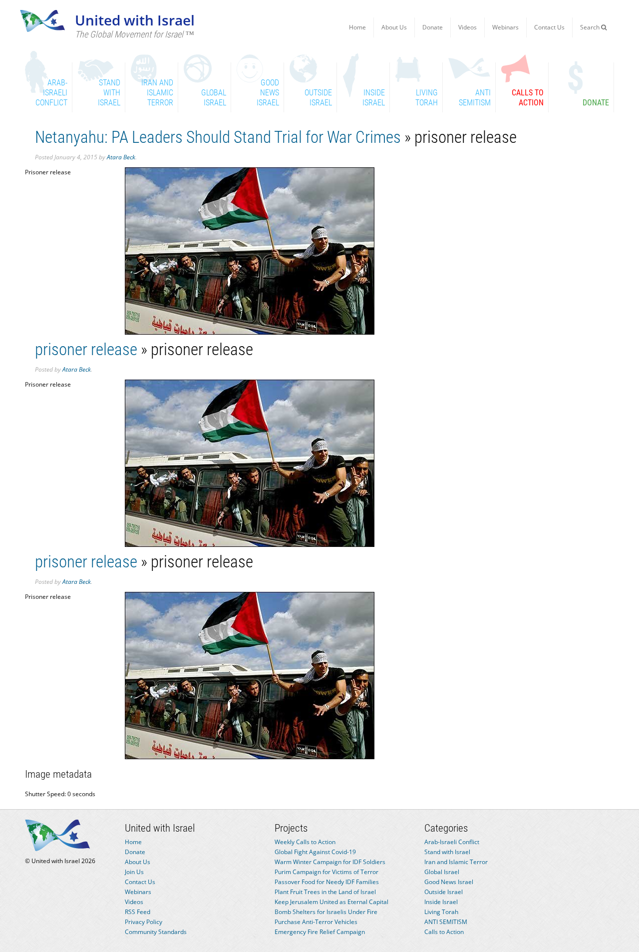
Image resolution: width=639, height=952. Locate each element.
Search (590, 27)
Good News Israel (448, 882)
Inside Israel (441, 902)
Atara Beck (121, 157)
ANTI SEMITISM (445, 922)
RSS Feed (137, 912)
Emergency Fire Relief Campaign (320, 932)
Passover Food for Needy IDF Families (327, 882)
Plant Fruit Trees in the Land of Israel (325, 892)
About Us (394, 27)
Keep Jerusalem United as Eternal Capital (331, 902)
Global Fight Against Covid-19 (315, 852)
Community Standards (156, 932)
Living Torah (441, 912)
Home (357, 27)
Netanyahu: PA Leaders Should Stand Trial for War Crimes (218, 137)
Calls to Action (444, 932)
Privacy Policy (143, 922)
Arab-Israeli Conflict (451, 842)
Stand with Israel (447, 852)
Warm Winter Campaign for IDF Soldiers (330, 862)
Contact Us (549, 27)
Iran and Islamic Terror (456, 862)
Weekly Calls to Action (305, 842)
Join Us (134, 872)
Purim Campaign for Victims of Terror (326, 872)
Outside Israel (443, 892)
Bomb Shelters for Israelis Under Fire (326, 912)
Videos (467, 27)
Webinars (505, 27)
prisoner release (86, 349)
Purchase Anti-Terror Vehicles (316, 922)
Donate (432, 27)
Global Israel (441, 872)
